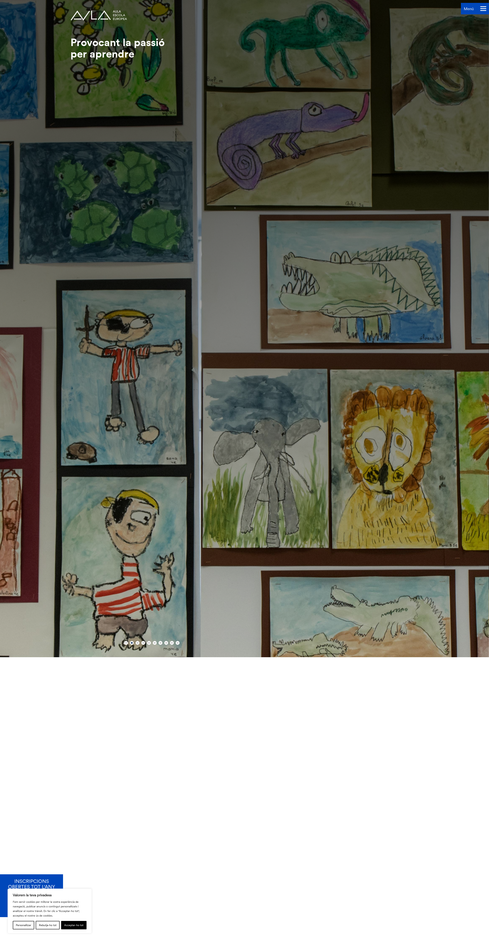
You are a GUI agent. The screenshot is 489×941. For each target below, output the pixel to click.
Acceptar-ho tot (73, 925)
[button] (126, 927)
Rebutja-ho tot (48, 925)
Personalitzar (23, 925)
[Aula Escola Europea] (99, 12)
